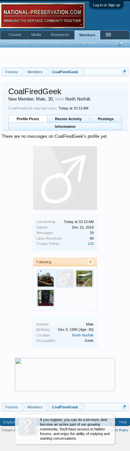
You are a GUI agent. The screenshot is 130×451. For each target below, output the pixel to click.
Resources (60, 35)
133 (91, 244)
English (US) (13, 422)
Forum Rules (117, 430)
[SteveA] (46, 279)
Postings (106, 119)
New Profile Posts (83, 43)
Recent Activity (68, 119)
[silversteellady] (46, 298)
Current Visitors (18, 43)
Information (65, 126)
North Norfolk (83, 335)
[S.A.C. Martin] (65, 279)
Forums (15, 35)
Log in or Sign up (106, 5)
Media (36, 35)
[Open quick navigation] (124, 72)
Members (87, 35)
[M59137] (84, 279)
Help (123, 422)
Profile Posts (28, 119)
